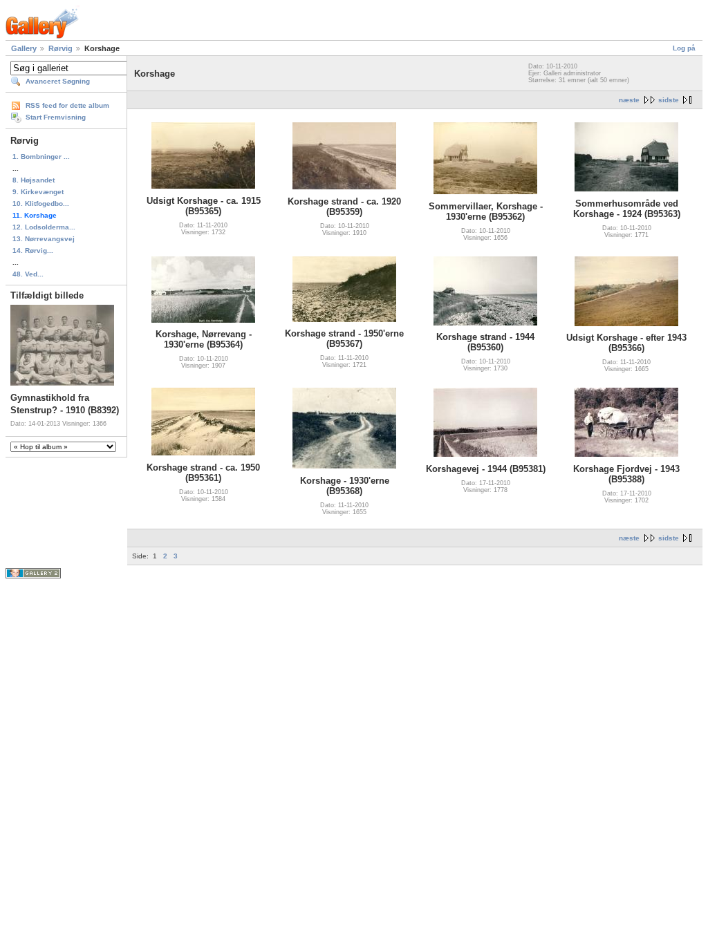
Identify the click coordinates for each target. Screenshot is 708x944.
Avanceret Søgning (58, 81)
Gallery (24, 48)
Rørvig (60, 48)
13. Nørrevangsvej (43, 239)
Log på (684, 48)
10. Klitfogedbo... (40, 203)
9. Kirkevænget (38, 192)
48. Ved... (28, 274)
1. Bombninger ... (41, 156)
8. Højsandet (33, 180)
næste (629, 100)
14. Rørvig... (32, 250)
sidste (668, 100)
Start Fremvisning (56, 117)
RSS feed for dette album (67, 105)
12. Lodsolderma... (43, 227)
